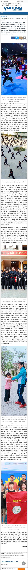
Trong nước (23, 18)
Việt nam (16, 555)
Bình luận (21, 568)
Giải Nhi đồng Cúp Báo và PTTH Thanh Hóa (11, 18)
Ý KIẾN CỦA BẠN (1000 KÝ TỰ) (9, 561)
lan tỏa (9, 557)
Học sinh (13, 553)
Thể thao (4, 17)
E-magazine (19, 5)
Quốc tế (3, 20)
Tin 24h (4, 5)
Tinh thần (2, 555)
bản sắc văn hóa (19, 553)
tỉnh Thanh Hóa (4, 557)
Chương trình (21, 555)
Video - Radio (11, 5)
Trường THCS (8, 553)
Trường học (12, 555)
